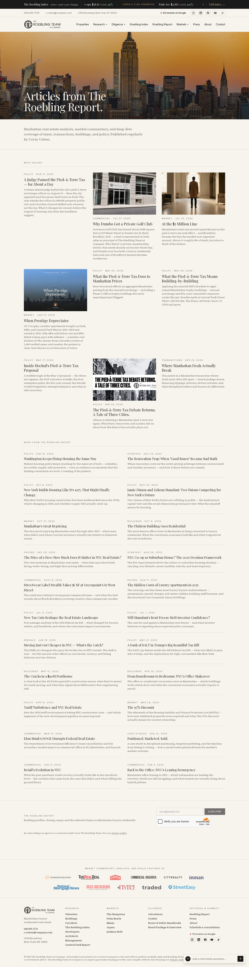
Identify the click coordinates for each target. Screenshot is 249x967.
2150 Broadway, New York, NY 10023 (97, 12)
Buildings (71, 918)
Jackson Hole (115, 931)
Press (196, 24)
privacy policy (119, 833)
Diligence (117, 24)
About (207, 24)
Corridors (71, 923)
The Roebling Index (77, 927)
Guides (152, 918)
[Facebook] (208, 12)
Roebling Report (162, 24)
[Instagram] (193, 12)
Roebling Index (139, 24)
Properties (82, 24)
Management (73, 940)
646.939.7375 (31, 12)
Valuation (71, 914)
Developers (72, 931)
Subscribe (214, 811)
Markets (181, 24)
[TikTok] (222, 12)
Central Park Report (77, 945)
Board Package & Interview (165, 927)
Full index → (217, 4)
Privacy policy (178, 959)
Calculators (155, 914)
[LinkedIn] (200, 12)
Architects (71, 936)
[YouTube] (215, 12)
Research (99, 24)
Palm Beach (114, 918)
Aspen (111, 927)
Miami (110, 923)
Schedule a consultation (205, 927)
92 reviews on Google (202, 934)
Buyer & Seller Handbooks (164, 923)
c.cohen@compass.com (59, 12)
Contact (220, 24)
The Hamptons (116, 914)
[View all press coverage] (124, 882)
